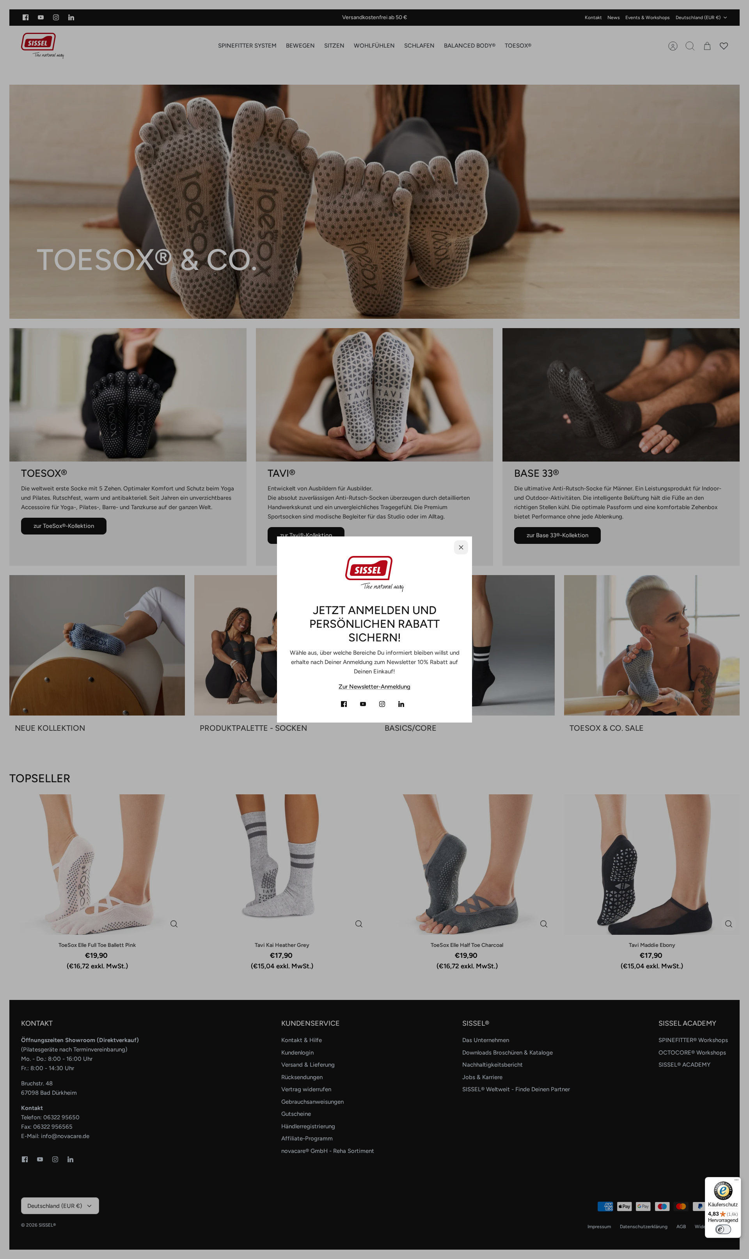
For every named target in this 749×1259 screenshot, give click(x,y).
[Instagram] (382, 704)
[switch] (723, 1229)
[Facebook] (343, 704)
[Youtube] (363, 704)
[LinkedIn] (401, 704)
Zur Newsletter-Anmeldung (374, 686)
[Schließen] (461, 547)
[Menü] (736, 1181)
